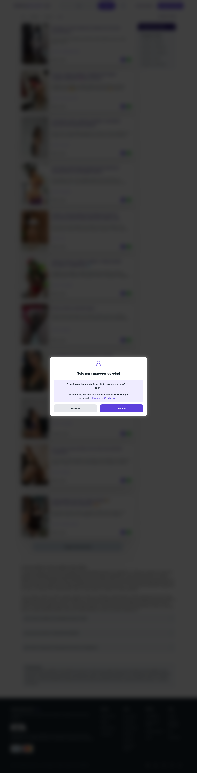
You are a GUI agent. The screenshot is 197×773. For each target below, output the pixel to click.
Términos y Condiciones (104, 398)
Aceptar (121, 408)
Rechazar (75, 408)
